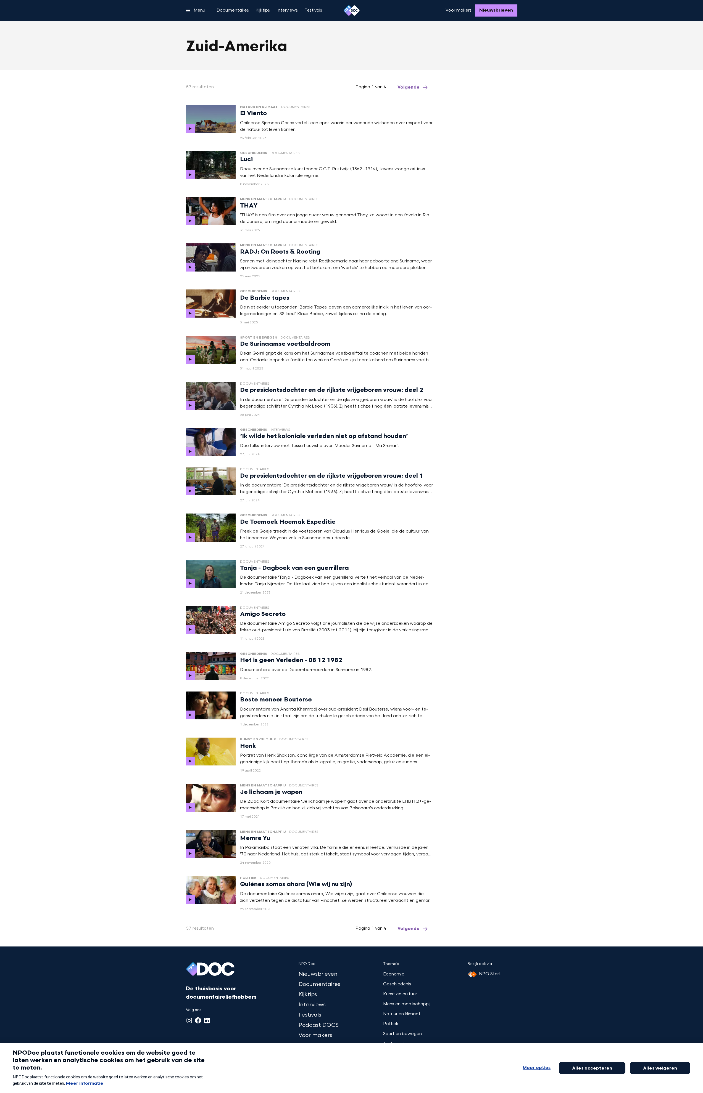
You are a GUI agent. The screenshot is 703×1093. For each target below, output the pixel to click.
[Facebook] (198, 1020)
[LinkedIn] (207, 1020)
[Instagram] (189, 1020)
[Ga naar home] (351, 10)
